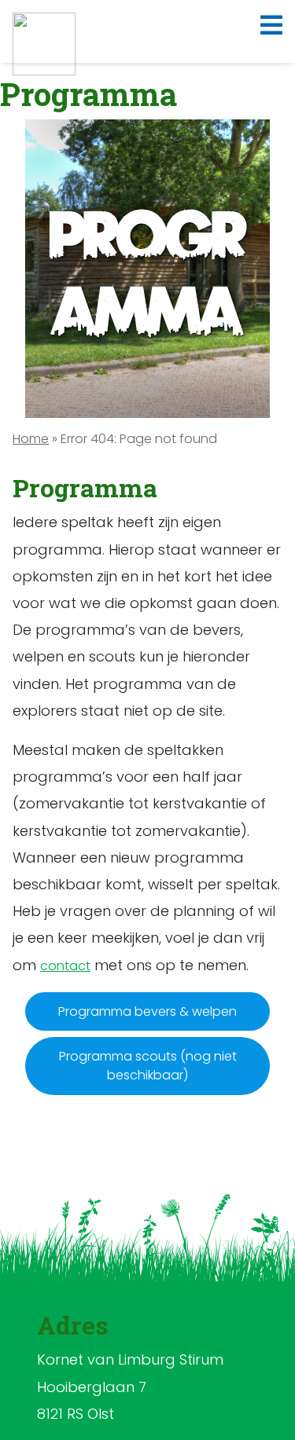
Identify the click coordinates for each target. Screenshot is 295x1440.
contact (65, 966)
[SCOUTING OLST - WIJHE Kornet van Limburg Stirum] (44, 44)
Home (31, 439)
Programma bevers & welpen (147, 1011)
